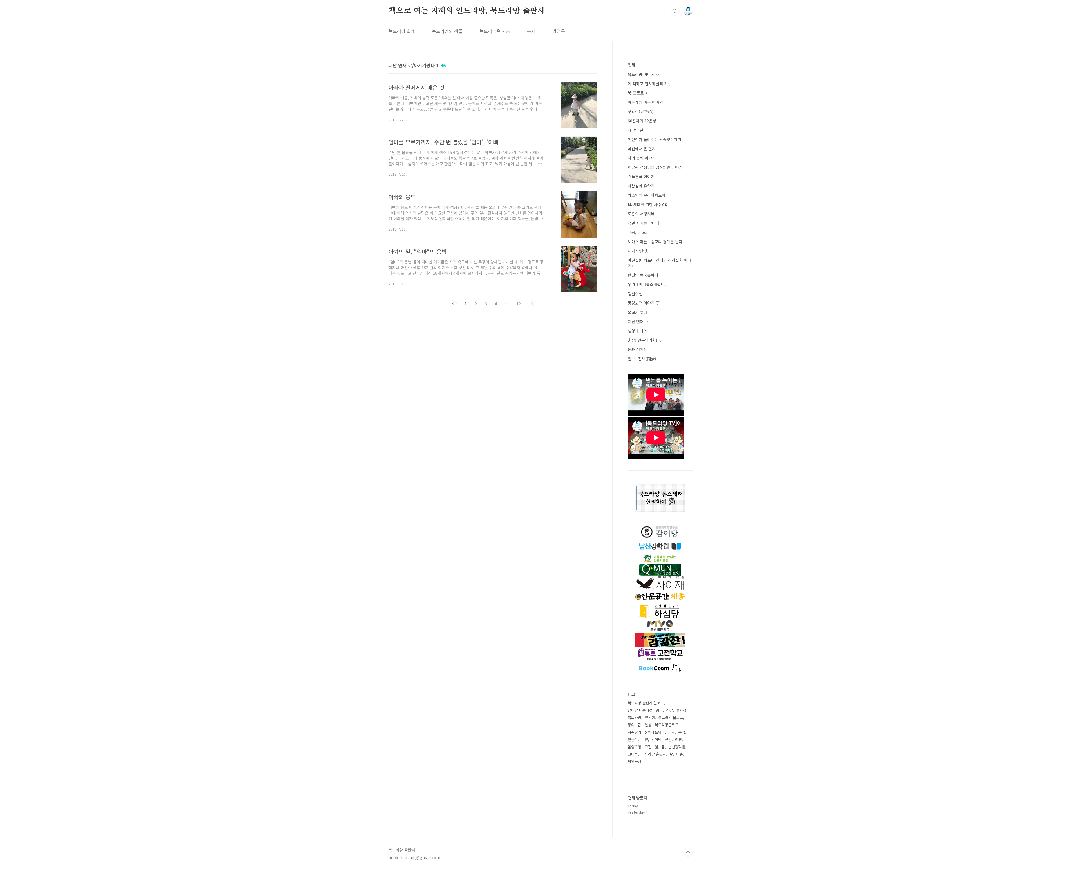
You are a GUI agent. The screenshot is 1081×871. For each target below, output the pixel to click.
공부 (659, 710)
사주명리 (634, 732)
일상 (648, 724)
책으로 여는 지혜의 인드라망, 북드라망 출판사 (466, 11)
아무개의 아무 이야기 (645, 102)
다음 (532, 303)
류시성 (681, 710)
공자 (671, 732)
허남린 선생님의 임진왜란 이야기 (655, 167)
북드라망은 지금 (494, 31)
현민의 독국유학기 (643, 275)
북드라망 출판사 (653, 754)
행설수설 (635, 293)
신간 (668, 739)
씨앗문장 (634, 761)
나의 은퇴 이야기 (642, 158)
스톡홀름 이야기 (641, 176)
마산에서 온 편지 (642, 148)
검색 (675, 11)
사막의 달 (636, 130)
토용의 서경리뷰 (641, 213)
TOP (688, 852)
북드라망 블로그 (670, 717)
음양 (644, 739)
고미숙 (633, 754)
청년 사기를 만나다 (643, 223)
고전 (648, 746)
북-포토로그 (637, 93)
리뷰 (678, 739)
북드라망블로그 (666, 724)
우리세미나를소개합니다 (648, 284)
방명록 (558, 31)
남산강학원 (676, 746)
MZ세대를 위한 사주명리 (648, 204)
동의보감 (634, 724)
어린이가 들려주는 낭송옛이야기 (654, 139)
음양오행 (634, 746)
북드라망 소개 (401, 31)
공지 (531, 31)
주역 (681, 732)
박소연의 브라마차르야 (646, 195)
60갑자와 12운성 (642, 121)
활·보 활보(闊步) (642, 358)
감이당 (656, 739)
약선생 (650, 717)
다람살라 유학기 (641, 186)
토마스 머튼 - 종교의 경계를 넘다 (655, 241)
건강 (669, 710)
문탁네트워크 (655, 732)
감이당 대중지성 (640, 710)
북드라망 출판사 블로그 (646, 702)
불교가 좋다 (637, 312)
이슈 (679, 754)
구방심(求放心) (640, 111)
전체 (631, 65)
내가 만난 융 (638, 251)
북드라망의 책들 (447, 31)
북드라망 (634, 717)
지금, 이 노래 (638, 232)
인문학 (633, 739)
